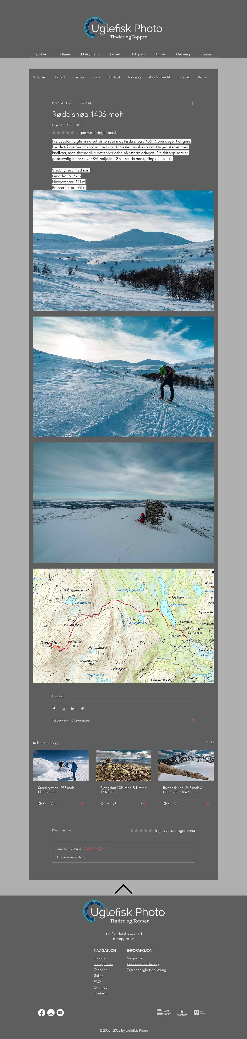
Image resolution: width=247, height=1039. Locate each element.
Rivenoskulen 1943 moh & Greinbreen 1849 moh (183, 790)
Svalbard (59, 77)
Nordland (113, 77)
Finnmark (78, 77)
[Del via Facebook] (54, 708)
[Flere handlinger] (192, 103)
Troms (96, 77)
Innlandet (184, 77)
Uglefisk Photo (137, 1030)
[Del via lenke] (82, 708)
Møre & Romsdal (159, 77)
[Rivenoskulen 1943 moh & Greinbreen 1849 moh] (186, 765)
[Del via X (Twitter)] (63, 708)
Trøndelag (134, 77)
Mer (199, 77)
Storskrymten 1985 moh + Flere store (57, 790)
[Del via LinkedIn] (73, 708)
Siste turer (39, 77)
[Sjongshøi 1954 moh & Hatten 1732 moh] (123, 765)
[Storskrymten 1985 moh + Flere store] (61, 765)
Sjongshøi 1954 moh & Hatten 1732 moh (123, 790)
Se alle (210, 742)
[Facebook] (41, 1012)
